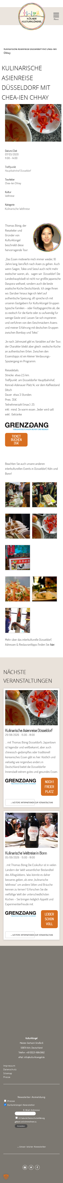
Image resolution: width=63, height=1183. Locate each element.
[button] (56, 17)
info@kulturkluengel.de (34, 1057)
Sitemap (7, 1073)
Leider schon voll (49, 919)
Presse (6, 1077)
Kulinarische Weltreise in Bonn (26, 853)
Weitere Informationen (23, 802)
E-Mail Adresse (31, 1110)
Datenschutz (10, 1069)
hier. (52, 645)
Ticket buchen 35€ (16, 440)
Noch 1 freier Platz (49, 787)
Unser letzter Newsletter (32, 1147)
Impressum (9, 1065)
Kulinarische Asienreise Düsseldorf (28, 730)
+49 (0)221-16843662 (35, 1052)
